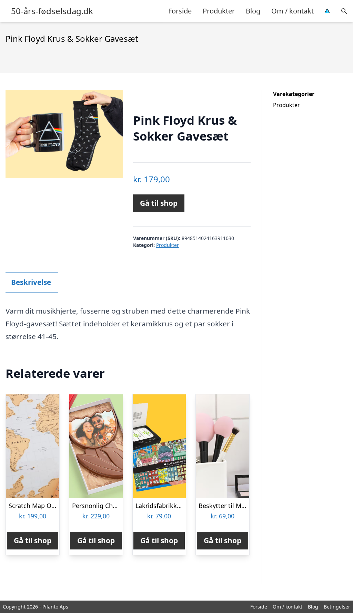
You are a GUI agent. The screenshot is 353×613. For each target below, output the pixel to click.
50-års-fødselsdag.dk (52, 11)
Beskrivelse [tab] (31, 282)
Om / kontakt (292, 11)
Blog (253, 11)
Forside (180, 11)
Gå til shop (159, 203)
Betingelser (337, 606)
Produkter (219, 11)
